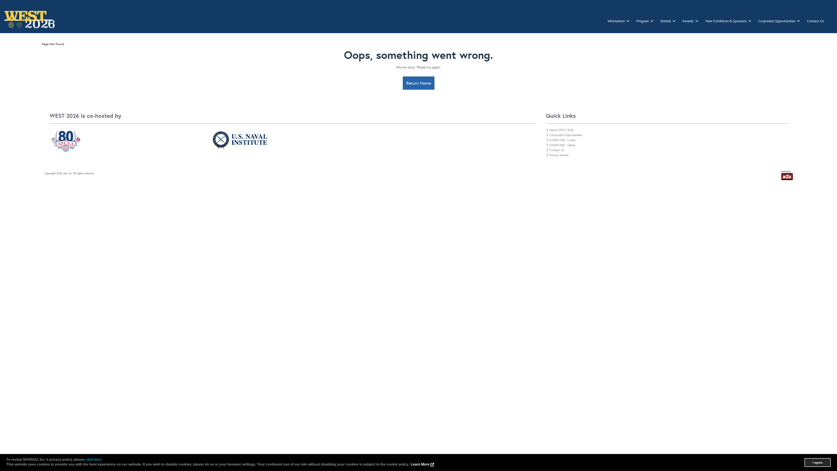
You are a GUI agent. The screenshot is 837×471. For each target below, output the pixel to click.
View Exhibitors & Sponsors (726, 21)
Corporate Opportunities (776, 21)
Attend (665, 21)
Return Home (418, 83)
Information (616, 21)
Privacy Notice (558, 155)
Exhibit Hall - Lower (562, 140)
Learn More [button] (420, 464)
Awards (688, 21)
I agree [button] (818, 462)
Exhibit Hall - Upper (562, 145)
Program (642, 21)
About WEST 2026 (561, 130)
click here (94, 459)
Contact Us (815, 21)
